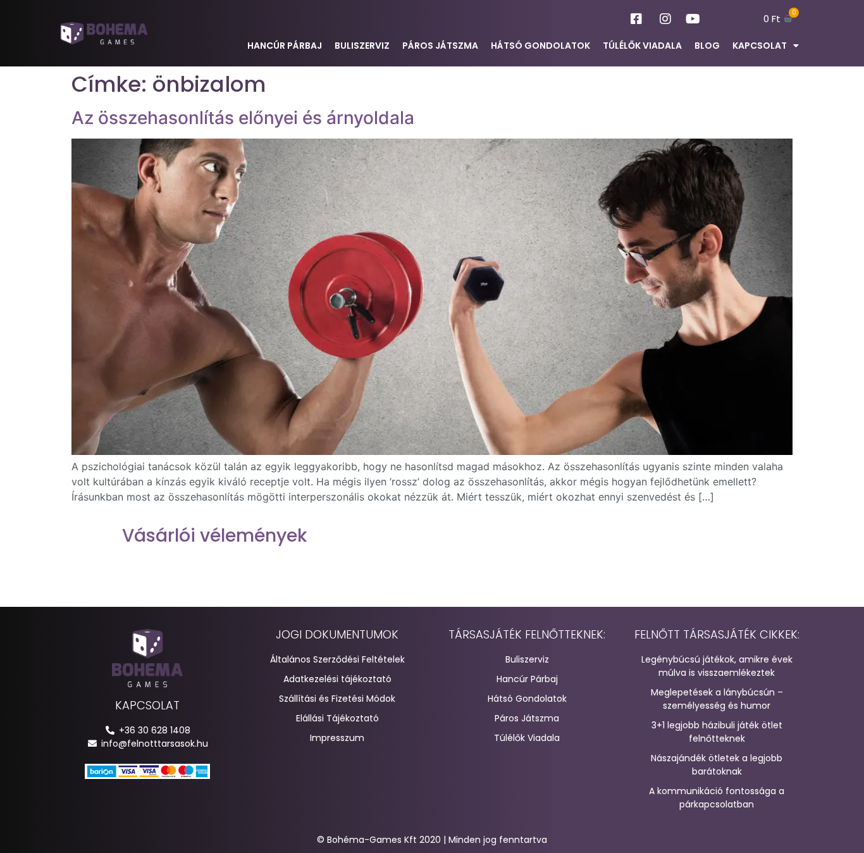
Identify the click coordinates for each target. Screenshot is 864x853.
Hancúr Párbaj (284, 45)
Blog (707, 45)
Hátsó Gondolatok (540, 45)
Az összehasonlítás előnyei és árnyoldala (242, 117)
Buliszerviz (362, 45)
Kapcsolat (759, 45)
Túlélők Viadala (642, 45)
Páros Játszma (440, 45)
